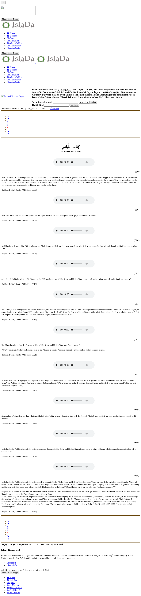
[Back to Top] (3, 2)
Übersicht (54, 108)
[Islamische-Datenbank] (18, 28)
